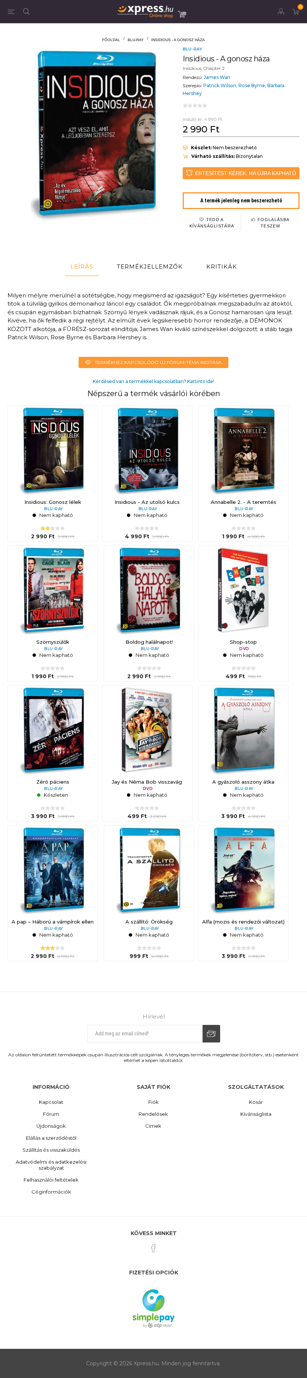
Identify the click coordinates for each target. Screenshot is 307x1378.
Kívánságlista (255, 1114)
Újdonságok (51, 1126)
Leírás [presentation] (81, 266)
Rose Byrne (251, 85)
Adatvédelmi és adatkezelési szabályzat (51, 1165)
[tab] (82, 266)
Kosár (256, 1102)
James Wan (217, 77)
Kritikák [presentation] (221, 266)
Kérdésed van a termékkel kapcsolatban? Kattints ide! (153, 381)
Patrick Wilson (219, 85)
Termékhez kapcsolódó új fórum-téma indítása (158, 362)
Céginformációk (51, 1192)
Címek (153, 1126)
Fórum (51, 1114)
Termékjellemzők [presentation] (150, 266)
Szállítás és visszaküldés (51, 1150)
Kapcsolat (51, 1102)
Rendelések (153, 1114)
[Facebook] (153, 1248)
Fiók (153, 1102)
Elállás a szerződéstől (51, 1138)
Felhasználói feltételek (51, 1180)
